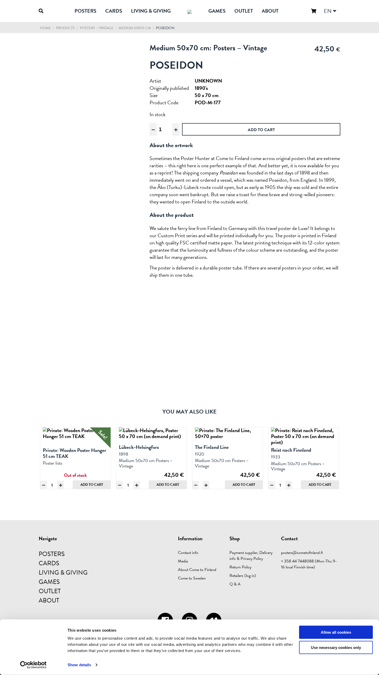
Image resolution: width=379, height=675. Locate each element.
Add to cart (91, 484)
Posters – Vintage (97, 28)
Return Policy (240, 567)
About (270, 11)
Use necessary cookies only (336, 647)
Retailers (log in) (242, 576)
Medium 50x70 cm (135, 28)
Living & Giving (151, 11)
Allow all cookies (336, 632)
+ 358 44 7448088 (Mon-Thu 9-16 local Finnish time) (309, 564)
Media (183, 561)
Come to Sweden (192, 578)
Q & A (235, 584)
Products (65, 28)
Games (217, 11)
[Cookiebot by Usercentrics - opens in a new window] (33, 665)
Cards (113, 11)
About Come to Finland (197, 570)
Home (45, 28)
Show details (79, 665)
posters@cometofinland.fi (302, 553)
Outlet (243, 11)
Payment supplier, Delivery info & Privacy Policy (251, 556)
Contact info (188, 553)
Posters (85, 11)
